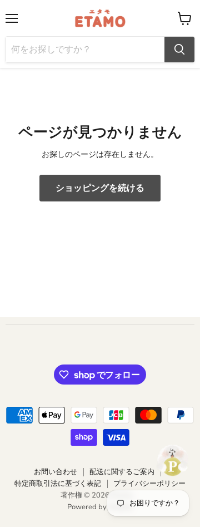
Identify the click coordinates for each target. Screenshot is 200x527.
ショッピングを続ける (100, 188)
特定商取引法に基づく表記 (57, 484)
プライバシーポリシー (149, 484)
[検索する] (179, 49)
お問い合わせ (55, 472)
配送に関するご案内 (121, 472)
